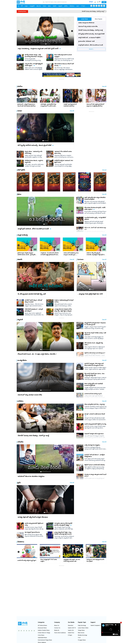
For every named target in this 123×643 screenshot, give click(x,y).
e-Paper (83, 6)
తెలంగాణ (39, 6)
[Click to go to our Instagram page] (99, 6)
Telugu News (81, 630)
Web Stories (81, 633)
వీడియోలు (72, 6)
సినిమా (44, 6)
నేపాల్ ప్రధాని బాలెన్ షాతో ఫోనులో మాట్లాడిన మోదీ (63, 11)
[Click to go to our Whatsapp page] (94, 6)
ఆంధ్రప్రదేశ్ (32, 6)
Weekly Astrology (82, 635)
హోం (22, 6)
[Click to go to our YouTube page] (101, 6)
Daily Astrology (82, 625)
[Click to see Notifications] (95, 2)
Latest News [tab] (84, 19)
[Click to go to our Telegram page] (32, 630)
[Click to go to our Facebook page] (91, 6)
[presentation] (19, 31)
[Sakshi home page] (23, 623)
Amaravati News (42, 628)
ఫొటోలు (66, 6)
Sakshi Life (71, 630)
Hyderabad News (42, 637)
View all (104, 170)
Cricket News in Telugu (44, 633)
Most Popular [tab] (98, 19)
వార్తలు (26, 6)
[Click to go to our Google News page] (104, 6)
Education (70, 625)
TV (99, 2)
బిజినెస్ (54, 6)
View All (91, 49)
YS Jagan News (82, 640)
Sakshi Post (71, 633)
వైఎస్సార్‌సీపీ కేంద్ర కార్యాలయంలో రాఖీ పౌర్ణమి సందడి (88, 11)
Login (104, 2)
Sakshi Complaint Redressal (98, 625)
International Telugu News (45, 640)
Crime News (41, 635)
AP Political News (42, 625)
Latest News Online (83, 628)
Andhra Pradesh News (44, 630)
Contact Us (57, 628)
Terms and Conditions (60, 633)
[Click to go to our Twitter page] (96, 6)
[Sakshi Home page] (21, 2)
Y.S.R (79, 637)
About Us (56, 625)
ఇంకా (78, 6)
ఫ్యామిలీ (60, 6)
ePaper (91, 2)
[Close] (121, 623)
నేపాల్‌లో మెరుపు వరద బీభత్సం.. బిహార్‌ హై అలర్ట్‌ (39, 11)
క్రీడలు (49, 6)
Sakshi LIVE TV (72, 628)
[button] (43, 140)
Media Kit (56, 630)
